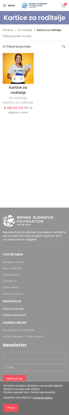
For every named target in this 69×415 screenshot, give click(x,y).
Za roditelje (25, 30)
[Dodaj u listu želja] (21, 79)
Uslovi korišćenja (13, 308)
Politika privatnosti (14, 315)
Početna (8, 30)
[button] (15, 79)
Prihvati (11, 408)
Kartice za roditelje (18, 90)
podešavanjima (42, 397)
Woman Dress (11, 274)
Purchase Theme (13, 293)
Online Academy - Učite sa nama (23, 336)
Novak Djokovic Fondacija (18, 330)
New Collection (12, 268)
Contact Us (10, 280)
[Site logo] (34, 5)
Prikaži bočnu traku (19, 46)
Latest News (11, 287)
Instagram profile (13, 262)
